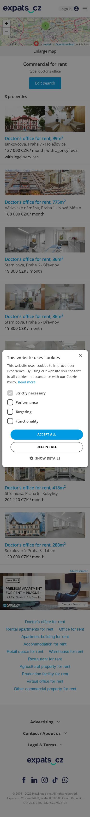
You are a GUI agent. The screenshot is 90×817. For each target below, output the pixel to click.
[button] (45, 458)
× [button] (80, 355)
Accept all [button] (46, 434)
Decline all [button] (46, 447)
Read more (27, 382)
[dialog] (45, 408)
